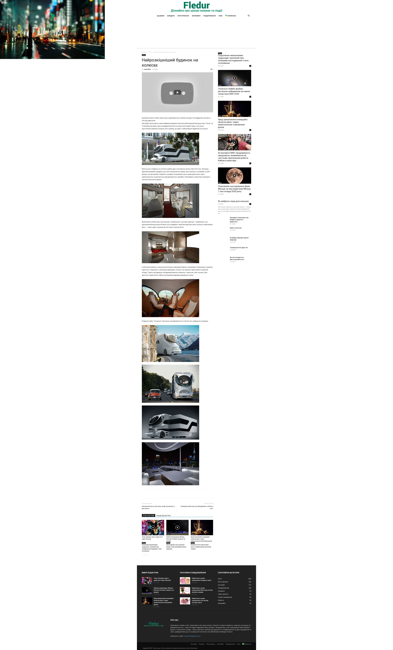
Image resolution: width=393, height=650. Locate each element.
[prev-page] (143, 555)
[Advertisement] (196, 33)
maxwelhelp (147, 69)
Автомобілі (196, 16)
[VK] (149, 494)
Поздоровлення (209, 16)
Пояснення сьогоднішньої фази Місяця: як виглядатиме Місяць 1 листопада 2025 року (234, 189)
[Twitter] (153, 494)
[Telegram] (163, 494)
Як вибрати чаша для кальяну (233, 201)
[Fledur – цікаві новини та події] (196, 7)
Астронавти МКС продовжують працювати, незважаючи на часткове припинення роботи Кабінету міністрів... (234, 157)
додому (144, 52)
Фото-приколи (183, 16)
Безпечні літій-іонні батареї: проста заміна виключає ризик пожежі (201, 547)
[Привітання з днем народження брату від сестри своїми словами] (185, 590)
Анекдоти (171, 16)
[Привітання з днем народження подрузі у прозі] (185, 580)
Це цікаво (160, 16)
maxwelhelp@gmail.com (192, 636)
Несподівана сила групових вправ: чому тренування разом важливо (176, 547)
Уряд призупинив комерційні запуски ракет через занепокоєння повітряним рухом (201, 539)
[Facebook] (144, 494)
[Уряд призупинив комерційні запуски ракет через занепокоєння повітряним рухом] (202, 527)
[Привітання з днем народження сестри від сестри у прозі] (185, 600)
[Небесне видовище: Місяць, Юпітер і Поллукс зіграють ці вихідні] (177, 527)
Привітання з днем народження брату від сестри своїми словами (202, 590)
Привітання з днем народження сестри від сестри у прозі (200, 600)
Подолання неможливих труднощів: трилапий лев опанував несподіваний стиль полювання (233, 59)
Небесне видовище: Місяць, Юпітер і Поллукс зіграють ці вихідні (175, 539)
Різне (220, 16)
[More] (186, 494)
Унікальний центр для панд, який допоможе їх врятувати (158, 507)
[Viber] (167, 494)
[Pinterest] (158, 494)
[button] (248, 16)
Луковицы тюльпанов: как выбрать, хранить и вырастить (239, 220)
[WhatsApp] (172, 494)
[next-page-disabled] (146, 555)
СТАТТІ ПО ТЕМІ (148, 515)
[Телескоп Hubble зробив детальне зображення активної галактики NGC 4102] (234, 78)
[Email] (177, 494)
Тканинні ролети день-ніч (239, 247)
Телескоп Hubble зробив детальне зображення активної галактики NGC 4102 (234, 91)
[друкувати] (182, 494)
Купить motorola (236, 228)
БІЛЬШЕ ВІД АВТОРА (163, 515)
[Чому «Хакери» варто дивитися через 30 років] (153, 527)
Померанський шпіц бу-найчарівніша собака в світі (197, 507)
